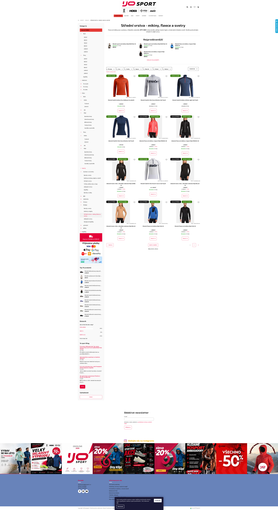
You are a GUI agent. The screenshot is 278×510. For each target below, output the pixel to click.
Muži (84, 34)
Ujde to (81, 331)
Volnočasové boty (89, 119)
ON (84, 110)
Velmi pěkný (83, 327)
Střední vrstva (88, 181)
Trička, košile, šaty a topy (91, 184)
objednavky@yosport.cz (84, 484)
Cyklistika (86, 199)
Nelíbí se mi (82, 335)
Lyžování (85, 225)
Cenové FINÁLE (85, 30)
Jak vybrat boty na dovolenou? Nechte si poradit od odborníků (90, 376)
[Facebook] (79, 491)
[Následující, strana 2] (194, 245)
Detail (120, 110)
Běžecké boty (88, 122)
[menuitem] (118, 16)
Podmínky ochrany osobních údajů (118, 486)
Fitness (85, 202)
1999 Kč (86, 52)
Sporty (84, 168)
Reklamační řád (113, 491)
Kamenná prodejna (114, 493)
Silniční (86, 106)
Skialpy (85, 205)
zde (117, 503)
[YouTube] (86, 491)
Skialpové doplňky (89, 222)
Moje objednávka (113, 499)
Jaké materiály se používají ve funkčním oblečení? (90, 358)
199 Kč (85, 37)
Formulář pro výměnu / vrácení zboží (119, 489)
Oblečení (84, 80)
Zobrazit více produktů (153, 60)
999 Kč (85, 46)
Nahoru (110, 245)
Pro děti (85, 89)
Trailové (86, 103)
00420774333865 (82, 486)
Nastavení (120, 506)
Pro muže (85, 84)
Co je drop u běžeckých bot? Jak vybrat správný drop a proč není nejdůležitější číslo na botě (91, 348)
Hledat (91, 397)
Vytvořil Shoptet (196, 508)
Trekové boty (88, 125)
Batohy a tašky (88, 193)
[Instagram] (83, 491)
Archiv (82, 386)
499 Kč (85, 40)
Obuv (83, 93)
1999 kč (86, 73)
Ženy (84, 55)
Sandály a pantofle (89, 128)
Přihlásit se (128, 427)
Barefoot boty (88, 116)
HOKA (85, 100)
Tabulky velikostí (113, 495)
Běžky (84, 228)
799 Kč (85, 43)
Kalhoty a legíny (88, 211)
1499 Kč (86, 49)
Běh (84, 196)
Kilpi (85, 113)
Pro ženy (85, 87)
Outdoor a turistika (88, 172)
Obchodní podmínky (114, 484)
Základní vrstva (88, 187)
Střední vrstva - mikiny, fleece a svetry (92, 215)
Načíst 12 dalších (153, 245)
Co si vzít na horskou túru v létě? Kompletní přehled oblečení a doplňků (91, 367)
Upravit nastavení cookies (109, 508)
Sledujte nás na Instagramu (141, 440)
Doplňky (85, 77)
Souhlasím (158, 500)
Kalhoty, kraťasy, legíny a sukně (92, 178)
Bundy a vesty (87, 175)
